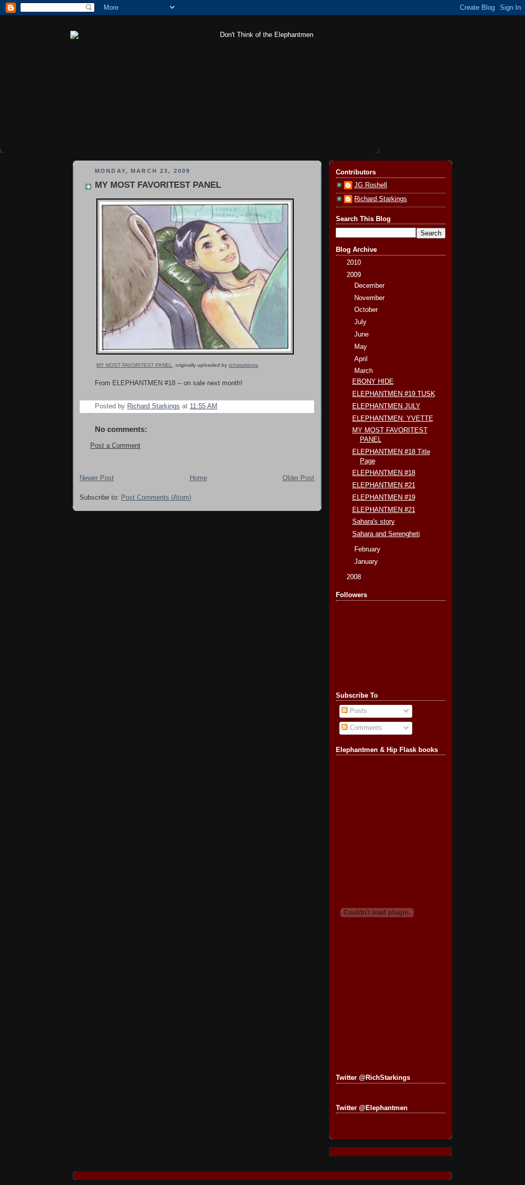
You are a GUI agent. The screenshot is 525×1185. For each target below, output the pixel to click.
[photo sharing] (195, 355)
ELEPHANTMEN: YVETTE (392, 418)
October (367, 309)
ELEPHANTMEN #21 (383, 485)
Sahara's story (373, 521)
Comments (365, 728)
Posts (357, 711)
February (368, 549)
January (367, 561)
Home (198, 478)
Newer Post (96, 478)
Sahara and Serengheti (386, 534)
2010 (355, 262)
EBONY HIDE (373, 381)
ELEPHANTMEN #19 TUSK (393, 394)
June (362, 334)
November (370, 298)
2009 (355, 275)
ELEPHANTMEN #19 (383, 497)
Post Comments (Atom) (156, 497)
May (361, 346)
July (361, 322)
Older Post (298, 478)
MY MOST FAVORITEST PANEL (134, 365)
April (362, 359)
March (364, 370)
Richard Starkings (380, 199)
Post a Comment (115, 445)
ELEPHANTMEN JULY (386, 406)
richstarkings (243, 365)
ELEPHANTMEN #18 (383, 473)
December (370, 285)
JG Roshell (370, 185)
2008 (355, 577)
